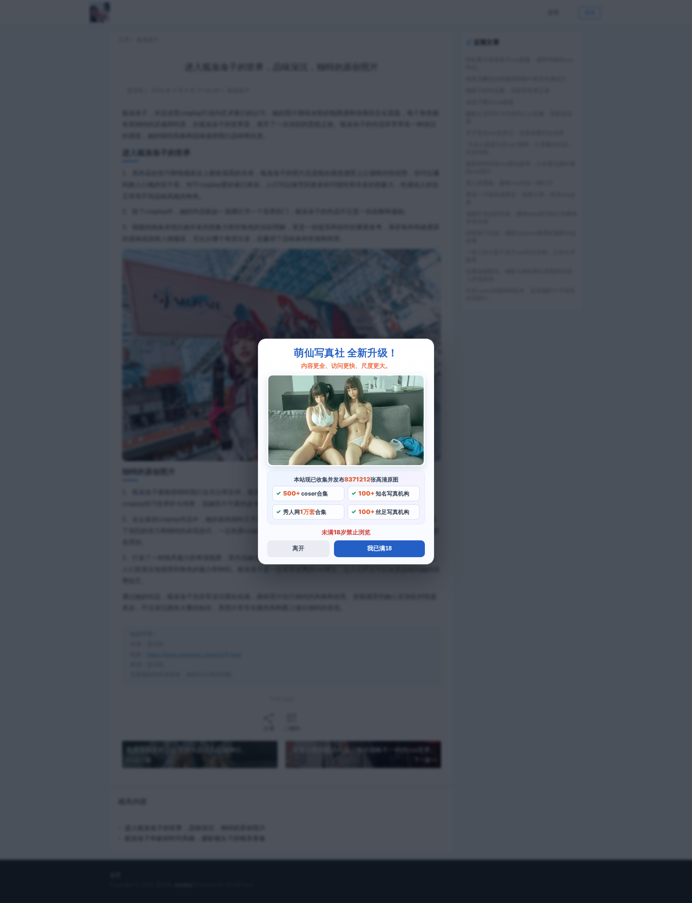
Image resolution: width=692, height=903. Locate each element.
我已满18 (379, 548)
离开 (298, 548)
